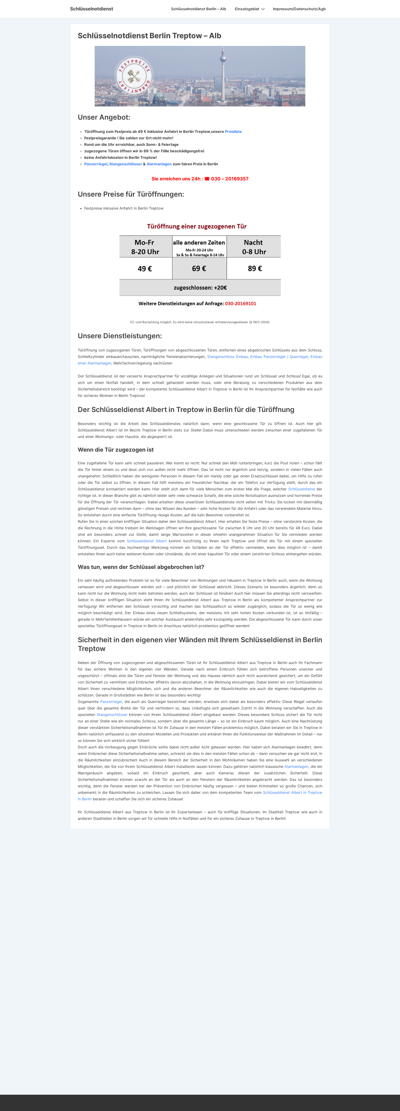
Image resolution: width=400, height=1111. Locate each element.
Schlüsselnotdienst (91, 9)
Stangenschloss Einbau (227, 356)
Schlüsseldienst (301, 489)
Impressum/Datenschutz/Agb (299, 8)
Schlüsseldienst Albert (147, 541)
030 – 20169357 (230, 179)
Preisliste (233, 131)
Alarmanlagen (159, 164)
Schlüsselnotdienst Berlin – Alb (198, 8)
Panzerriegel (95, 164)
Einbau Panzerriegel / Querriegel (279, 356)
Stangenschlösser (125, 164)
